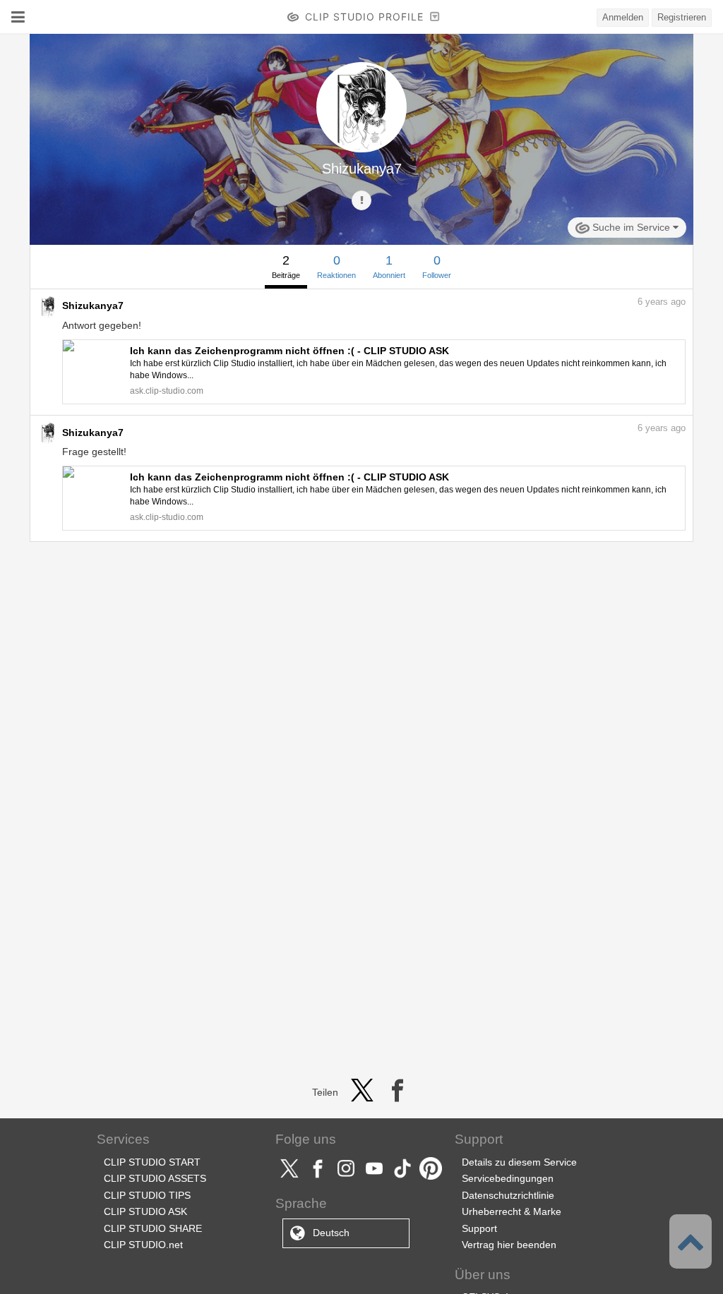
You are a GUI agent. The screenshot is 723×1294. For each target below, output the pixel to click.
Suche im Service (631, 227)
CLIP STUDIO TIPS (147, 1195)
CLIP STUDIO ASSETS (155, 1178)
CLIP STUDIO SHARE (153, 1228)
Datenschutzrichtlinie (508, 1195)
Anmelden (622, 17)
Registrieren (681, 17)
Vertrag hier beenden (509, 1244)
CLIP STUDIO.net (143, 1244)
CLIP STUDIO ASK (145, 1211)
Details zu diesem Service (519, 1162)
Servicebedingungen (508, 1178)
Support (479, 1228)
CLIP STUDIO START (152, 1162)
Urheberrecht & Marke (511, 1211)
